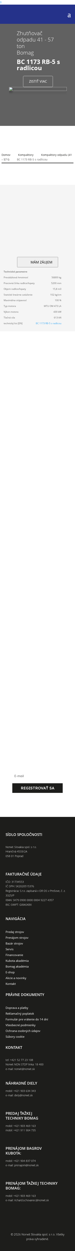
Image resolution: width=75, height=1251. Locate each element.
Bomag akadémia (17, 966)
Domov (6, 155)
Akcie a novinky (16, 978)
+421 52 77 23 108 (21, 1060)
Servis (9, 949)
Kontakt (11, 984)
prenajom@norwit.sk (26, 1165)
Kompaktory (25, 155)
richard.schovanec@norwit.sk (31, 1200)
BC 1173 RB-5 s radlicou (48, 323)
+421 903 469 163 (24, 1126)
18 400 (39, 1064)
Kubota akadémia (17, 961)
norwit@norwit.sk (24, 1069)
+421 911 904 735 (24, 1130)
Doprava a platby (17, 1008)
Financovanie (14, 955)
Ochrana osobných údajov (23, 1031)
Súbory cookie (15, 1036)
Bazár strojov (14, 943)
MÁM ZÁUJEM (41, 262)
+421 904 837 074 (24, 1161)
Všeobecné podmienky (21, 1025)
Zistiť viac (38, 81)
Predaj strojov (15, 932)
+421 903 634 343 (24, 1091)
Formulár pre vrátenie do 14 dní (27, 1019)
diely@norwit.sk (23, 1095)
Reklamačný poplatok (20, 1013)
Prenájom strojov (17, 937)
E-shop (10, 972)
